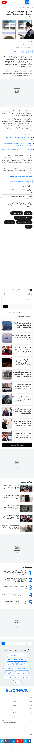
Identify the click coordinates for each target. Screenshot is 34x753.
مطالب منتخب (26, 482)
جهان (24, 7)
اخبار (28, 7)
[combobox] (17, 643)
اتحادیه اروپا (9, 677)
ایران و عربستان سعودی (24, 222)
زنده (4, 2)
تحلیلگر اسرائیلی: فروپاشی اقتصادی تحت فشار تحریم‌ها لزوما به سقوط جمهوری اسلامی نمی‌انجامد (19, 205)
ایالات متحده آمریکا (23, 669)
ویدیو (31, 717)
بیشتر (31, 734)
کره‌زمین (14, 705)
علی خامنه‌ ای (9, 222)
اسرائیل (28, 213)
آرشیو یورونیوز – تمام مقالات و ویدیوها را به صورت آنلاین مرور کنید (9, 722)
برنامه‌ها (14, 717)
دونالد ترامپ (11, 664)
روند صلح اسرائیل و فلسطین (23, 218)
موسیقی (17, 682)
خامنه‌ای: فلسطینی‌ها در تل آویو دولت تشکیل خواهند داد (17, 150)
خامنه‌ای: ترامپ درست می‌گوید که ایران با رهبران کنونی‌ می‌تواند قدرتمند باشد (18, 138)
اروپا (31, 701)
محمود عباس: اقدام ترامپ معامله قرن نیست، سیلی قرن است (19, 197)
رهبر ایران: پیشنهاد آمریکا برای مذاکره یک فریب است (20, 191)
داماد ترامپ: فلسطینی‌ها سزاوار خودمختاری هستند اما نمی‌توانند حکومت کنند (17, 144)
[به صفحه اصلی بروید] (27, 2)
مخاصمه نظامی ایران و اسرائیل (17, 655)
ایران (20, 7)
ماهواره (9, 673)
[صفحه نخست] (31, 7)
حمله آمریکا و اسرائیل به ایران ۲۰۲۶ (17, 660)
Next (31, 709)
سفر (31, 713)
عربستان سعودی (17, 213)
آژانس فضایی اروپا (21, 673)
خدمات (30, 730)
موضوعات (29, 697)
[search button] (3, 643)
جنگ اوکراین (23, 664)
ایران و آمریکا (9, 669)
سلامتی (14, 709)
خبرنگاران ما (29, 721)
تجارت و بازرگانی (28, 705)
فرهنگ (14, 713)
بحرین (28, 226)
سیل (27, 677)
